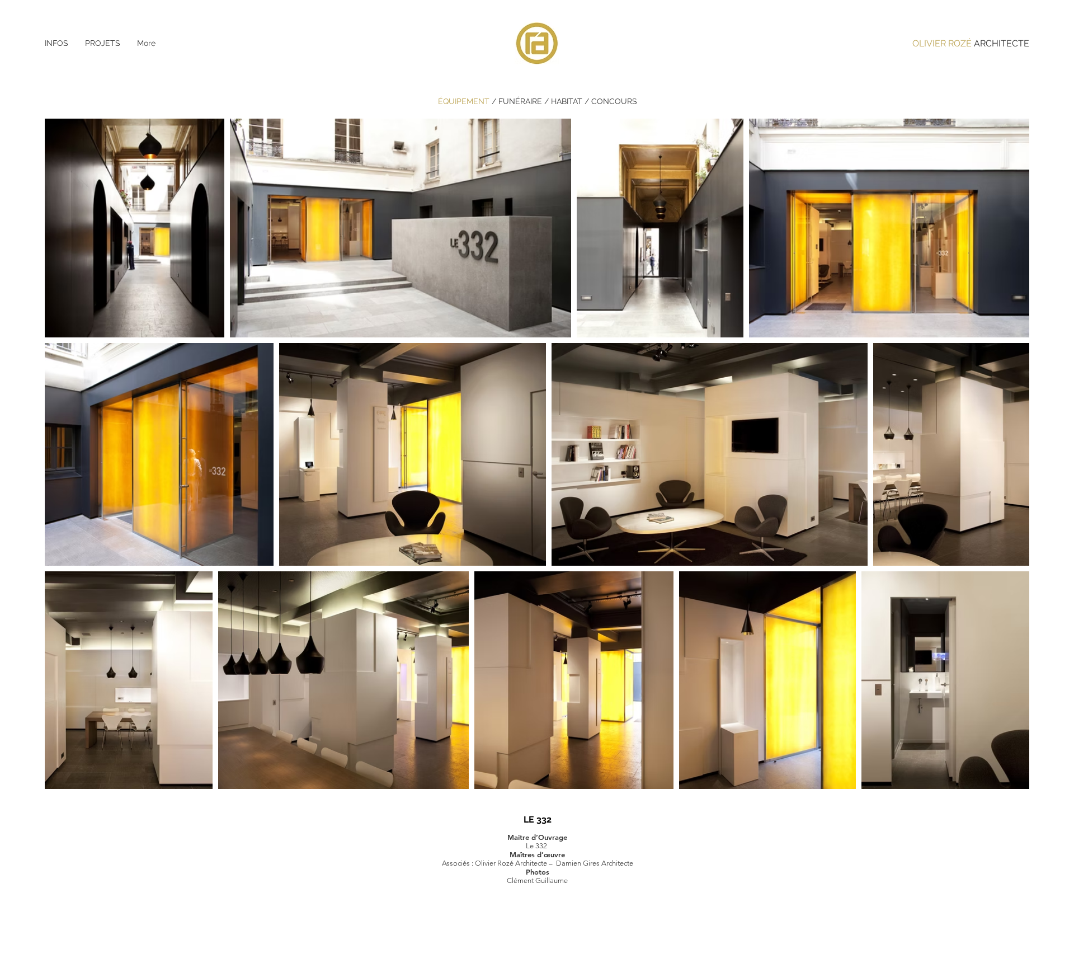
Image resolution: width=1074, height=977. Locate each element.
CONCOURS (614, 101)
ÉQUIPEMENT (465, 101)
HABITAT (566, 101)
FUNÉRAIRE (520, 101)
